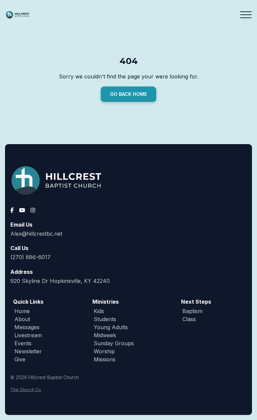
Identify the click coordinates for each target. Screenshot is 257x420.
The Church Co (25, 389)
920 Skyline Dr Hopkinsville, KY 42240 (60, 281)
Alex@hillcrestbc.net (36, 233)
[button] (246, 14)
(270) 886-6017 (30, 257)
